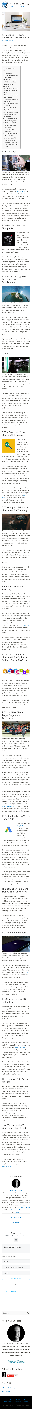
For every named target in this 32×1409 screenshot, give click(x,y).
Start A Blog (6, 1391)
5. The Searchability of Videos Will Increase (11, 89)
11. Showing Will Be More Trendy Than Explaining (11, 125)
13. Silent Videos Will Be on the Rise (11, 135)
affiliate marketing (8, 806)
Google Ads (21, 826)
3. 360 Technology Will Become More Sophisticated (10, 82)
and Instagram (21, 191)
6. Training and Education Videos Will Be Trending (11, 95)
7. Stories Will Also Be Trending (11, 100)
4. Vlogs (6, 86)
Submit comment (16, 1278)
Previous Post (16, 1217)
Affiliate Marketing (8, 1388)
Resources (8, 1402)
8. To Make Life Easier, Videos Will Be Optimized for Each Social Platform (11, 107)
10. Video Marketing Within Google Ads (11, 120)
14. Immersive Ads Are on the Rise (10, 139)
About (18, 1399)
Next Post (16, 1223)
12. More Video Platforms (9, 130)
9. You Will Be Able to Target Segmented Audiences (11, 114)
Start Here (8, 1399)
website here (6, 1166)
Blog (25, 1399)
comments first (21, 1236)
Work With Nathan (21, 1402)
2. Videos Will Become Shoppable (11, 77)
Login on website (11, 1291)
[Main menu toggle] (28, 5)
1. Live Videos (8, 73)
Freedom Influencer (18, 1210)
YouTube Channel (23, 1207)
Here (18, 1212)
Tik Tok (27, 972)
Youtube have (25, 625)
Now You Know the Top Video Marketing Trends (11, 144)
